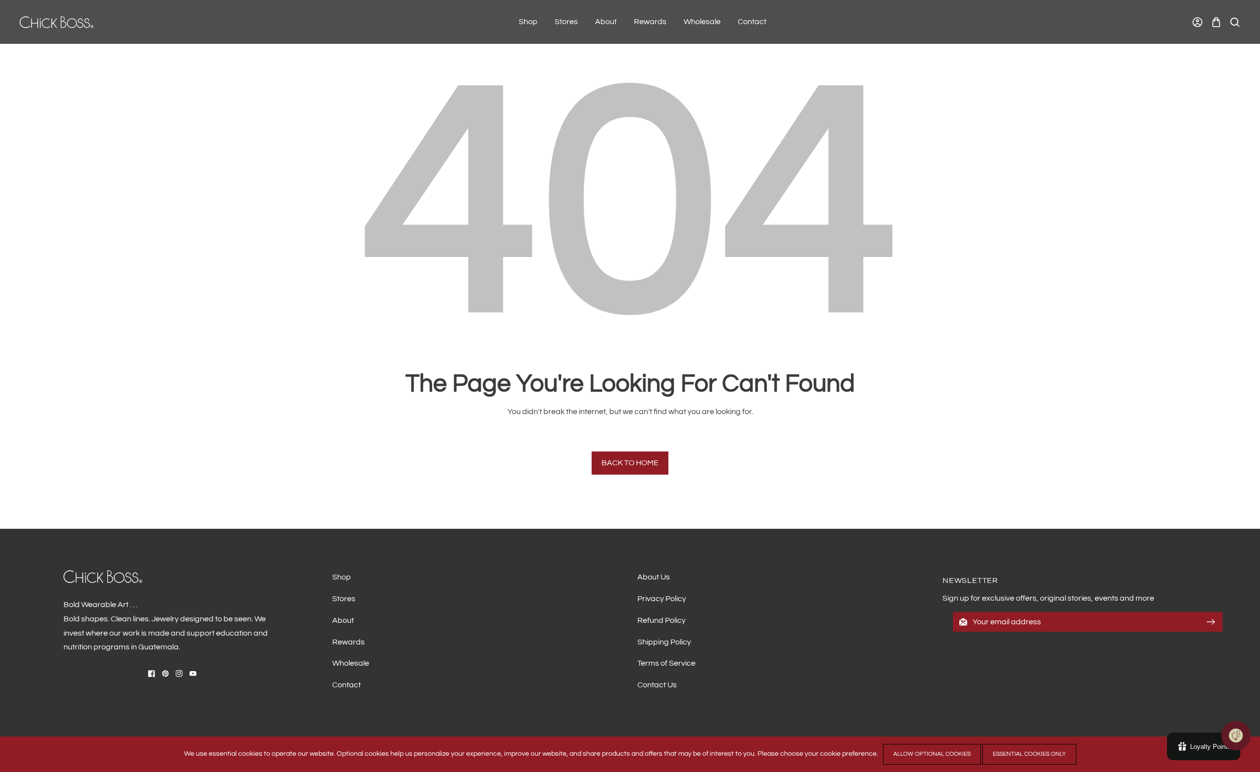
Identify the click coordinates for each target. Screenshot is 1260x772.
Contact (346, 685)
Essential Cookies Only (1029, 754)
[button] (1216, 22)
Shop (341, 577)
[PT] (165, 673)
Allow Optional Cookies (932, 754)
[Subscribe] (1210, 622)
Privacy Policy (661, 599)
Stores (343, 599)
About (343, 620)
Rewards (348, 642)
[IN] (179, 673)
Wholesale (350, 663)
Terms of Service (666, 663)
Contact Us (657, 685)
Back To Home (630, 463)
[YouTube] (193, 673)
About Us (653, 577)
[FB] (152, 673)
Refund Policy (661, 620)
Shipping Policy (664, 642)
